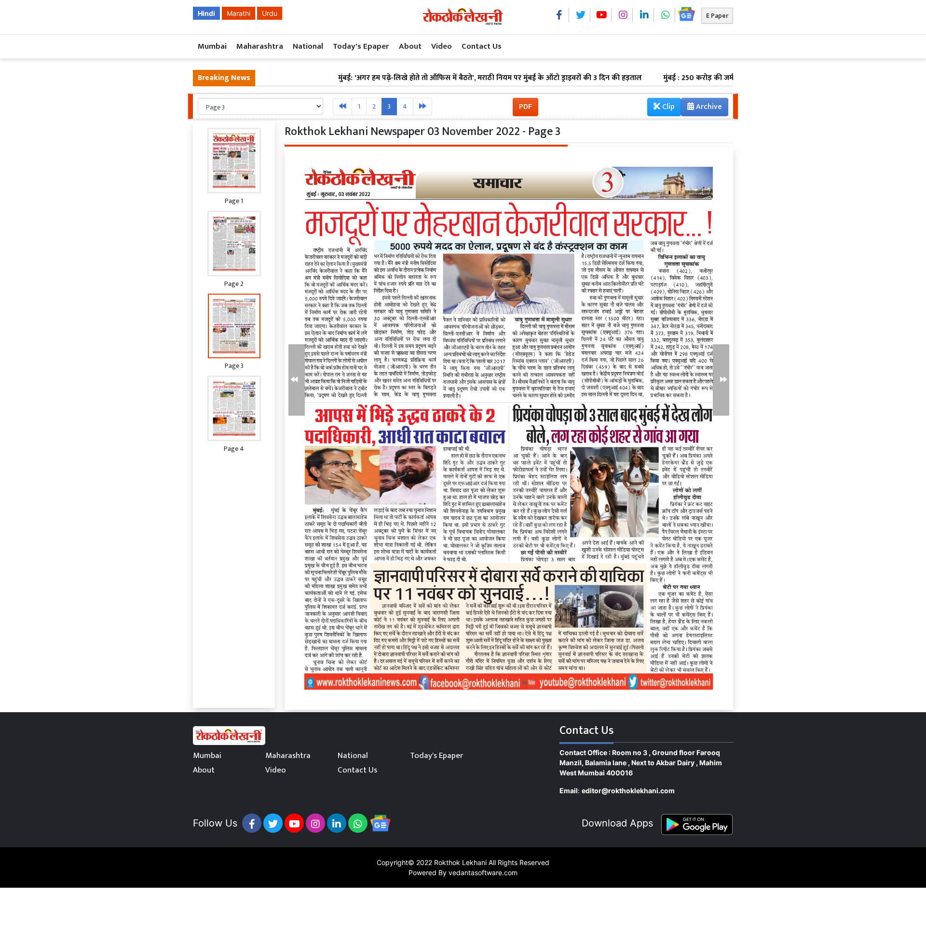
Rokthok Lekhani (460, 862)
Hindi (206, 13)
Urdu (269, 13)
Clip (667, 106)
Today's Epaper (361, 46)
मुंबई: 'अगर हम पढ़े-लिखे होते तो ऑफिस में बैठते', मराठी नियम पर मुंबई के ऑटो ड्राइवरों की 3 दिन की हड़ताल (446, 78)
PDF (525, 106)
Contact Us (482, 46)
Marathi (238, 13)
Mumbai (212, 46)
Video (441, 46)
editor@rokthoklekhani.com (628, 790)
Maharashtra (259, 46)
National (308, 46)
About (410, 46)
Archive (708, 106)
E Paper (717, 15)
